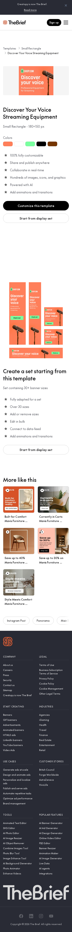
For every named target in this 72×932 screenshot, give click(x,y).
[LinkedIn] (31, 916)
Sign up (54, 22)
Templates (9, 48)
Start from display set (36, 218)
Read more (30, 9)
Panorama (43, 620)
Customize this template (36, 205)
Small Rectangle (31, 48)
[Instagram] (41, 916)
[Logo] (7, 642)
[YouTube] (51, 916)
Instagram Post (16, 620)
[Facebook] (21, 916)
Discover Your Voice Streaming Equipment (33, 53)
